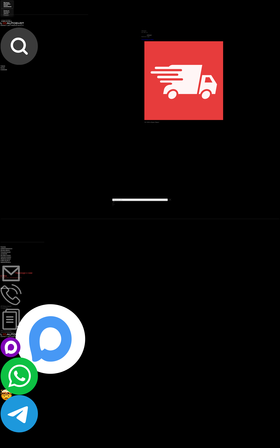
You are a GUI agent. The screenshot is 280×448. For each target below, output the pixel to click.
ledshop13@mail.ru (6, 262)
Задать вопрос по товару (147, 39)
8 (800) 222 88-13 (6, 21)
